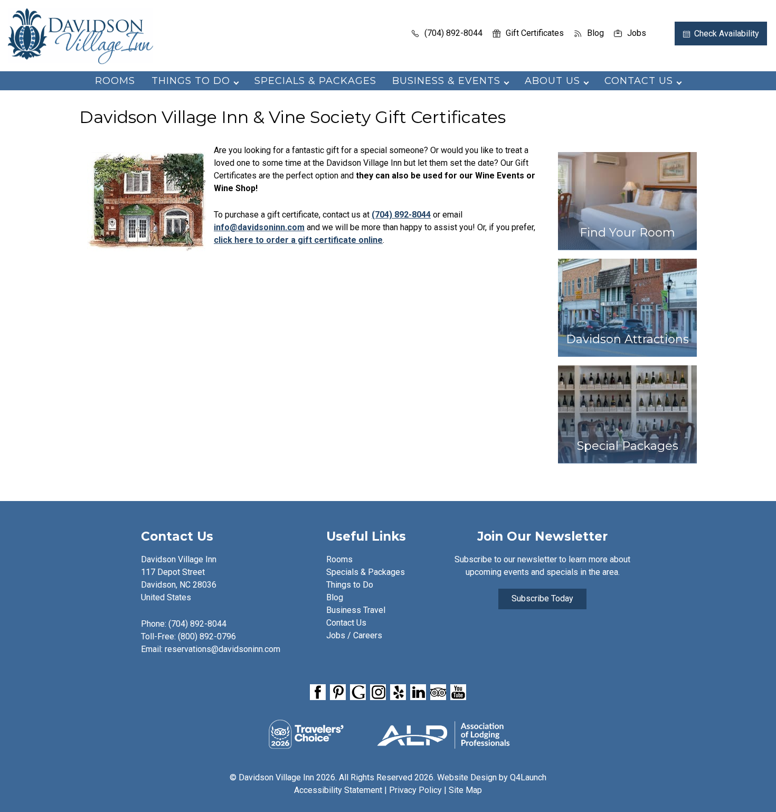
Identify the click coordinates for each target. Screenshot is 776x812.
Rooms (115, 81)
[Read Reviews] (438, 692)
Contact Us (346, 623)
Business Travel (355, 610)
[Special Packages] (627, 468)
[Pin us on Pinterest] (338, 692)
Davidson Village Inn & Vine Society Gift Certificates (292, 117)
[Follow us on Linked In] (418, 692)
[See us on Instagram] (378, 692)
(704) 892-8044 (453, 33)
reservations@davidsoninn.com (222, 649)
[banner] (388, 694)
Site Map (465, 790)
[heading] (388, 117)
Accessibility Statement (338, 790)
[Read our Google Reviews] (358, 692)
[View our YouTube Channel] (458, 692)
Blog (595, 33)
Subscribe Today (542, 598)
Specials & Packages (315, 81)
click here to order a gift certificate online (298, 240)
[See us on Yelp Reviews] (398, 692)
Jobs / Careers (354, 635)
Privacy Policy (415, 790)
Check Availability (726, 34)
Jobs (636, 33)
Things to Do (349, 585)
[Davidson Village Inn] (80, 61)
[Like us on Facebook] (318, 692)
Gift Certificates (535, 33)
